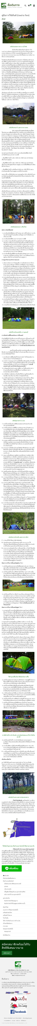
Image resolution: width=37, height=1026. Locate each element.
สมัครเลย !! (7, 953)
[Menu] (34, 5)
